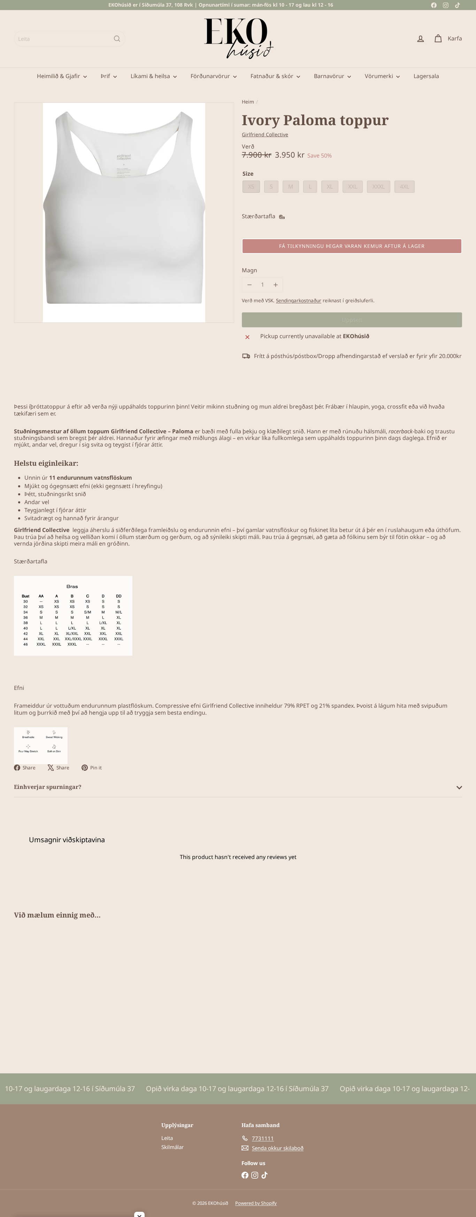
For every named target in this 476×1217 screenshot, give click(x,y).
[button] (352, 246)
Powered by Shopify (256, 1203)
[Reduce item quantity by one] (249, 284)
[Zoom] (124, 212)
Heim (248, 102)
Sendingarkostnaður (298, 300)
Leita (167, 1137)
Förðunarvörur (211, 76)
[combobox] (69, 39)
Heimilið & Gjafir (59, 76)
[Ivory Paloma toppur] (48, 991)
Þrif (106, 76)
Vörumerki (379, 76)
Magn (249, 270)
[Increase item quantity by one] (275, 284)
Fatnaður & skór (273, 76)
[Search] (117, 39)
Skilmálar (172, 1146)
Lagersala (426, 76)
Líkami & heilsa (151, 76)
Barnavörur (330, 76)
